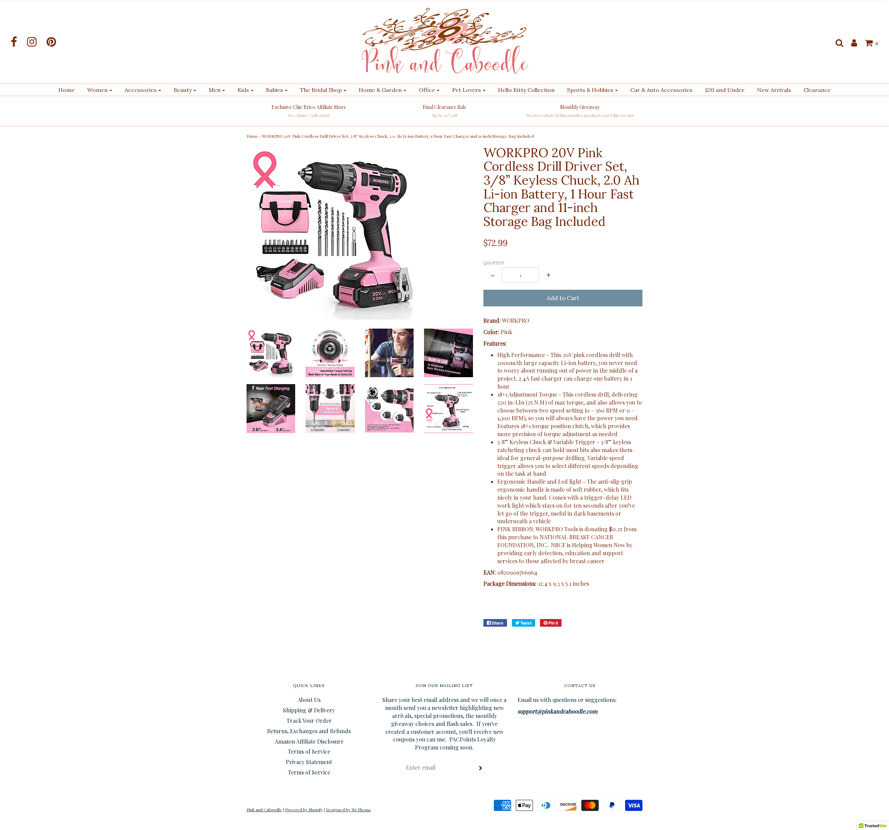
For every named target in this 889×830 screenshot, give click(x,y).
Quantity (494, 262)
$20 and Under (725, 89)
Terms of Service (309, 751)
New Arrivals (774, 89)
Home (66, 89)
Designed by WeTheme (348, 809)
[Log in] (850, 43)
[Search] (836, 43)
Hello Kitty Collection (526, 89)
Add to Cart (563, 298)
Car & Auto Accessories (661, 89)
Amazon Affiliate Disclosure (309, 741)
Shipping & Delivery (309, 710)
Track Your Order (309, 720)
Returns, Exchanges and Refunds (309, 731)
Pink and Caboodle (264, 809)
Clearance (817, 89)
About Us (309, 699)
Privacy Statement (309, 761)
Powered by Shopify (304, 809)
